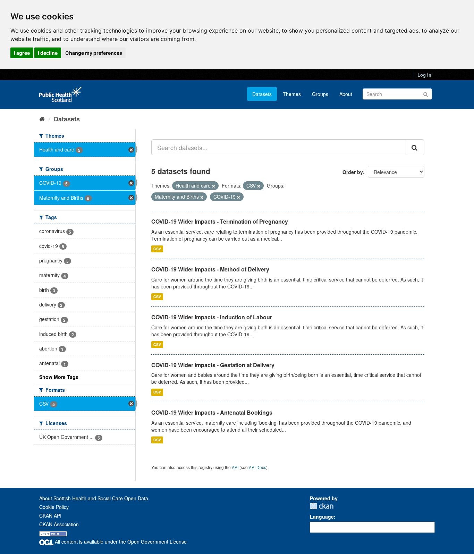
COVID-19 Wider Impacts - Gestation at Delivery (212, 365)
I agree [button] (22, 53)
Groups (320, 93)
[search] (415, 147)
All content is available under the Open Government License (120, 541)
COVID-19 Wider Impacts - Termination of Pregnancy (219, 221)
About (345, 93)
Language (322, 516)
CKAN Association (59, 524)
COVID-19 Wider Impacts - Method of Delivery (210, 269)
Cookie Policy (54, 506)
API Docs (257, 467)
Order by (352, 171)
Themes (292, 93)
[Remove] (213, 186)
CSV (157, 248)
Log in (424, 74)
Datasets (262, 93)
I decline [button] (48, 53)
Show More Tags (58, 376)
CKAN (321, 506)
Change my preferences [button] (93, 53)
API (235, 467)
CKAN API (50, 515)
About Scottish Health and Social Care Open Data (93, 498)
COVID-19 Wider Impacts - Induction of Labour (211, 317)
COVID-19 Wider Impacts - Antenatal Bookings (211, 412)
